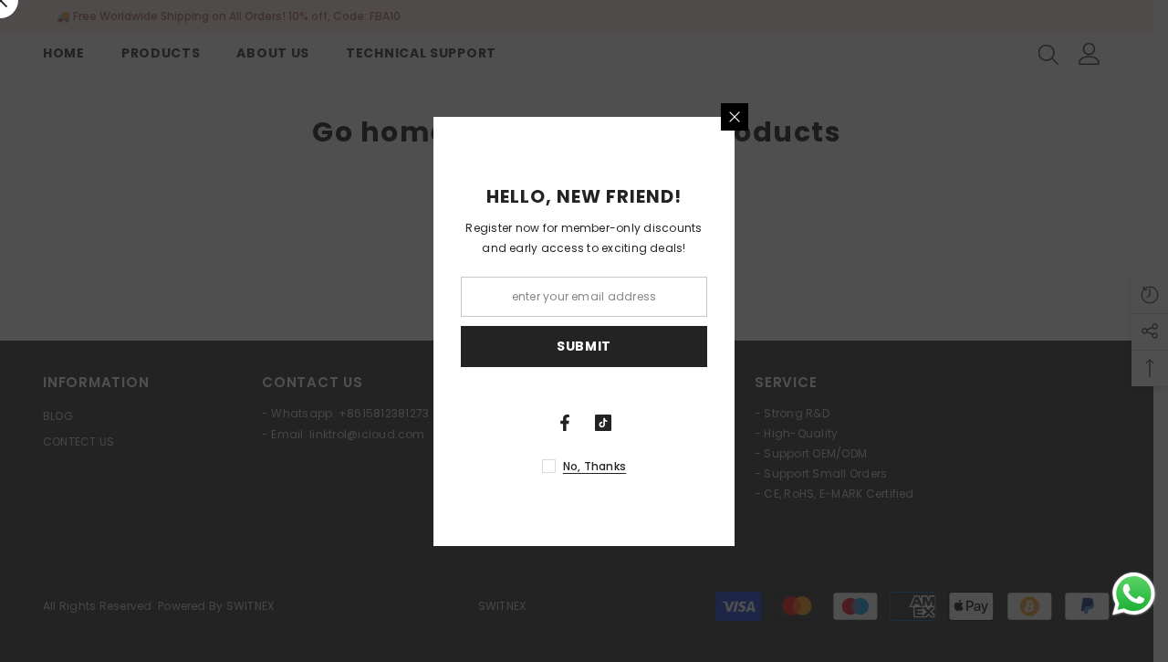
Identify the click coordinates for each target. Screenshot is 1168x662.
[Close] (734, 117)
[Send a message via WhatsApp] (1134, 594)
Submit (584, 346)
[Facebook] (565, 423)
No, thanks (594, 466)
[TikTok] (603, 423)
